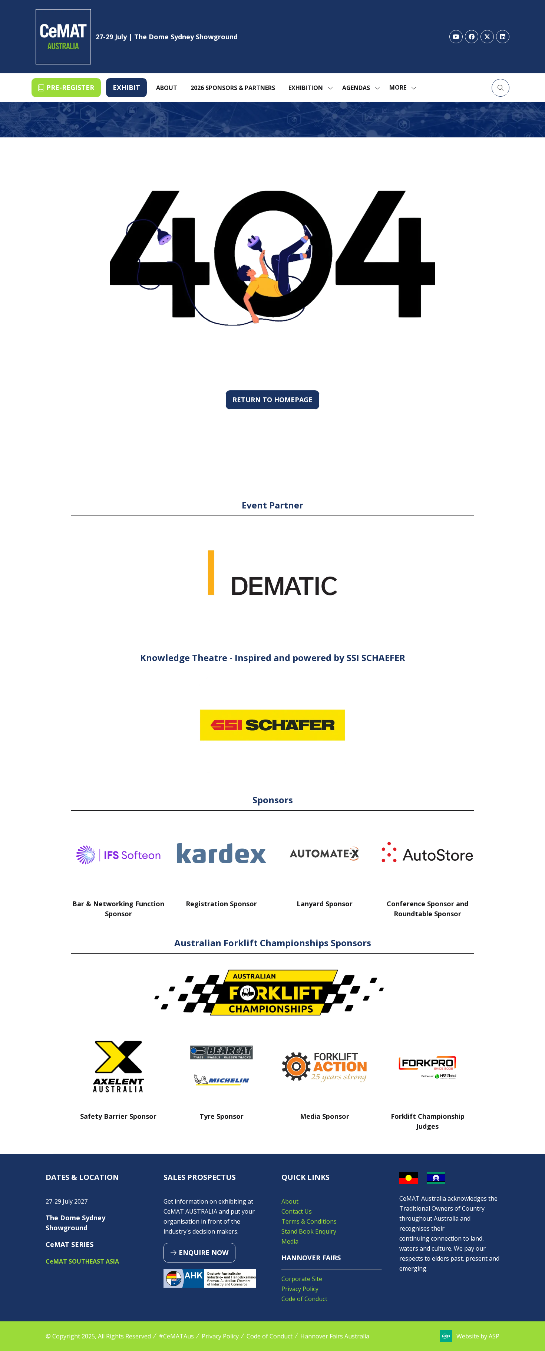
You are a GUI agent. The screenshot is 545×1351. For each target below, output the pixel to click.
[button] (66, 87)
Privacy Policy (299, 1289)
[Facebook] (471, 36)
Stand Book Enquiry (308, 1231)
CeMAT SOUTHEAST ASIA (82, 1261)
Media (289, 1241)
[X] (487, 36)
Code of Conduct (304, 1299)
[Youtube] (456, 36)
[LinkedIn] (502, 36)
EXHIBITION (305, 88)
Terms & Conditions (309, 1221)
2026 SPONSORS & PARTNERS (233, 88)
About (289, 1201)
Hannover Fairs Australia (334, 1336)
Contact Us (296, 1211)
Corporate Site (301, 1279)
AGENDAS (356, 88)
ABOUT (166, 88)
